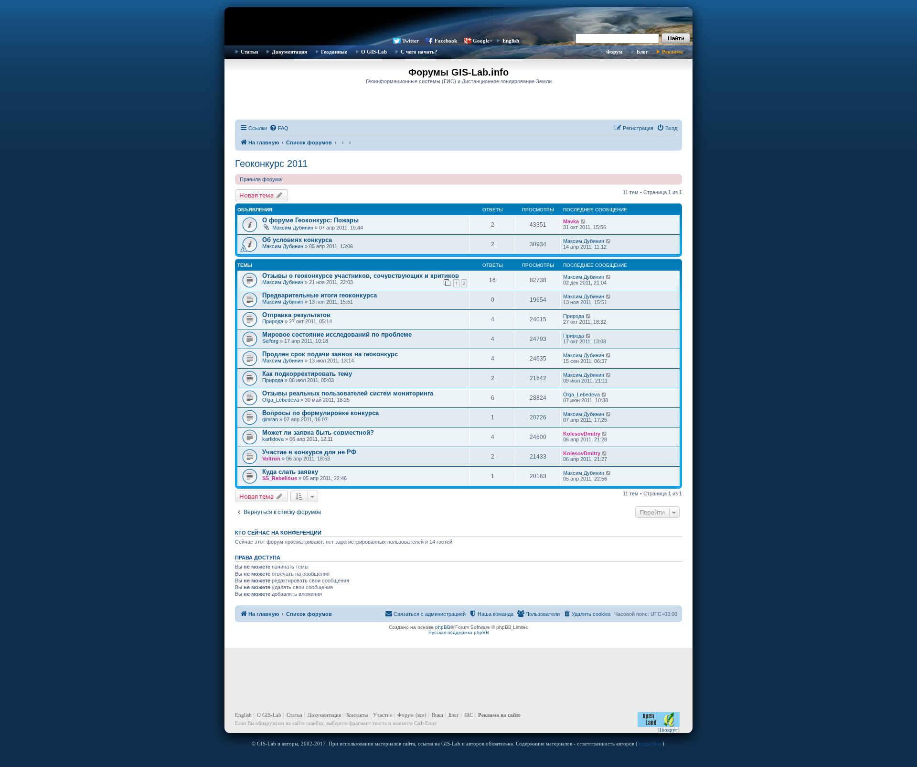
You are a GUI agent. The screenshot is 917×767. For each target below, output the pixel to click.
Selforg (270, 341)
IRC (468, 715)
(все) (421, 715)
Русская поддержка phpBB (458, 632)
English (510, 41)
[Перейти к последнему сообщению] (583, 221)
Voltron (271, 458)
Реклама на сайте (499, 715)
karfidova (273, 439)
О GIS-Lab (374, 52)
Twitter (410, 41)
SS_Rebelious (279, 478)
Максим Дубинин (292, 227)
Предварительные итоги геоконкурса (319, 295)
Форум (614, 52)
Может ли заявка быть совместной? (318, 432)
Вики (437, 715)
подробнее (650, 743)
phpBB (442, 627)
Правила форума (261, 179)
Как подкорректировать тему (307, 373)
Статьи (249, 52)
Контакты (357, 715)
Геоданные (334, 52)
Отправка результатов (296, 314)
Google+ (482, 41)
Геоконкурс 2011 (271, 163)
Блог (642, 52)
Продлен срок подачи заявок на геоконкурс (330, 354)
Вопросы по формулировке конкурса (320, 412)
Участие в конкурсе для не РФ (309, 452)
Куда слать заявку (290, 471)
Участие (382, 715)
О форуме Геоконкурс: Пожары (310, 220)
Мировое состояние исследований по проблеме (337, 334)
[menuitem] (278, 128)
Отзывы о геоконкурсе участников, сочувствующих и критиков (360, 275)
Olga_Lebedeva (280, 400)
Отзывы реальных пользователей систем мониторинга (347, 393)
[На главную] (458, 21)
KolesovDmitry (581, 434)
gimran (270, 419)
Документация (289, 52)
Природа (272, 321)
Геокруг (669, 730)
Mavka (571, 221)
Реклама (672, 52)
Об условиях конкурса (297, 239)
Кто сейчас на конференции (278, 533)
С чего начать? (419, 52)
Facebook (446, 41)
